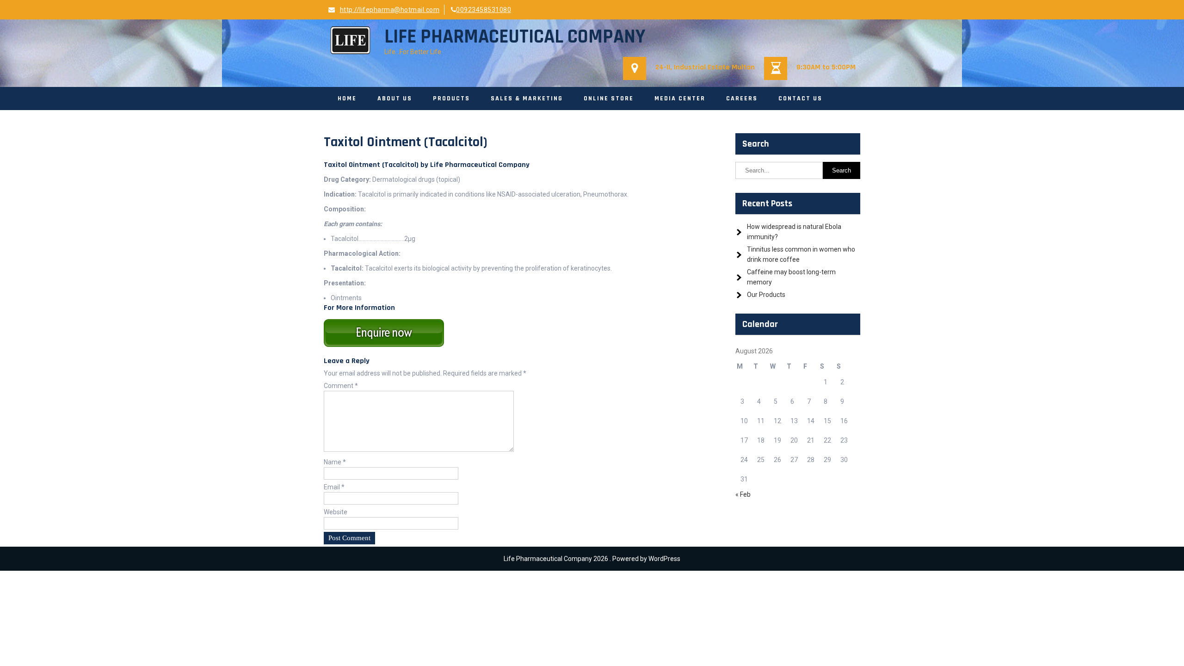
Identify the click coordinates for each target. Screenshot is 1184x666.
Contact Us (800, 98)
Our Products (766, 294)
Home (347, 98)
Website (335, 512)
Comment (341, 385)
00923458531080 (483, 9)
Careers (742, 98)
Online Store (609, 98)
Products (451, 98)
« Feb (743, 494)
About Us (394, 98)
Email (334, 487)
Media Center (679, 98)
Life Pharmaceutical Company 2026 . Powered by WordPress (592, 558)
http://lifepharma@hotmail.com (389, 9)
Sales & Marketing (527, 98)
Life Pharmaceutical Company (514, 37)
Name (335, 462)
